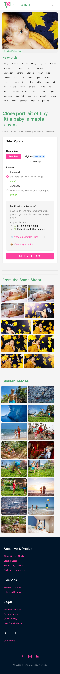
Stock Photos (10, 560)
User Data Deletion (13, 623)
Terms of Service (12, 609)
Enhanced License (13, 592)
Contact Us (9, 640)
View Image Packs (21, 244)
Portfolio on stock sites (15, 570)
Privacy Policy (11, 614)
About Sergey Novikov (15, 556)
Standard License (12, 587)
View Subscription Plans (24, 237)
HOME (27, 4)
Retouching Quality (13, 565)
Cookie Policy (10, 618)
